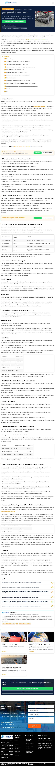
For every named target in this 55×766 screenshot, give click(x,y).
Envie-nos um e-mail (9, 25)
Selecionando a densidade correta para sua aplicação (17, 80)
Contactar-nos (18, 755)
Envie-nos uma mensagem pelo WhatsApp (14, 21)
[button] (53, 3)
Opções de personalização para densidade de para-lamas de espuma (20, 83)
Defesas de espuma (10, 58)
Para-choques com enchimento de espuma (30, 752)
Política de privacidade (30, 764)
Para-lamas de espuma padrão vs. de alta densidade (17, 75)
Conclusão (8, 88)
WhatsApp (38, 152)
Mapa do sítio (42, 763)
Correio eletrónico (48, 152)
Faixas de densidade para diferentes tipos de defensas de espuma (20, 66)
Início (16, 740)
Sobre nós (17, 744)
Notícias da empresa (8, 9)
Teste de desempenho (10, 77)
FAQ (6, 91)
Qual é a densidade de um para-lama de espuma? (16, 64)
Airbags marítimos (30, 743)
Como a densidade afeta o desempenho (14, 69)
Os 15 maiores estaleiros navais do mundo (10, 644)
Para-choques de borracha (29, 747)
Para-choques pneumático (29, 740)
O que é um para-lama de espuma (22, 146)
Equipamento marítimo (18, 748)
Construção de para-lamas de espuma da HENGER (16, 72)
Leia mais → (4, 651)
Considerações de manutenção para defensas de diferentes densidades (21, 86)
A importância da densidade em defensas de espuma (17, 61)
